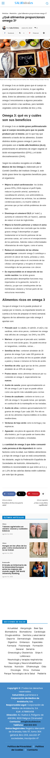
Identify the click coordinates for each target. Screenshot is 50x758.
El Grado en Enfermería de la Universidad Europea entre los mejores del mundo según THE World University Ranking (14, 569)
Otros (4, 524)
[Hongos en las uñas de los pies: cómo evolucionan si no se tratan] (39, 550)
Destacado (6, 562)
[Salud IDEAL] (4, 28)
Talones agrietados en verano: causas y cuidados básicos (15, 528)
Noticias (5, 13)
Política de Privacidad (19, 746)
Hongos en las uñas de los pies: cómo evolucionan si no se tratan (14, 548)
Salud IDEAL (14, 28)
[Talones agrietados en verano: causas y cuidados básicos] (39, 531)
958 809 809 (30, 725)
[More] (43, 33)
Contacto (32, 749)
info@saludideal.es (31, 721)
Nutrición (13, 13)
